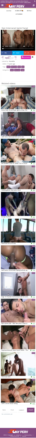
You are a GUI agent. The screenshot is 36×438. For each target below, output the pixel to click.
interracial (14, 67)
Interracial (17, 70)
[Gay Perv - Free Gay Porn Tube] (18, 5)
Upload (24, 436)
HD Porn (29, 11)
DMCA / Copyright (8, 435)
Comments (26, 57)
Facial (11, 70)
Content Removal (14, 436)
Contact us (18, 435)
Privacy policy (28, 435)
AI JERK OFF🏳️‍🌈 (19, 11)
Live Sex (8, 11)
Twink (22, 70)
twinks (8, 67)
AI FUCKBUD (18, 14)
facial (19, 67)
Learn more (27, 2)
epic (23, 67)
